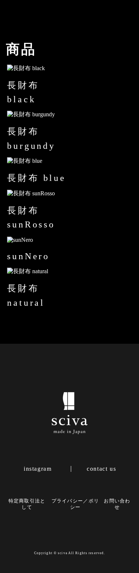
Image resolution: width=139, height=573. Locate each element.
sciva (62, 553)
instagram (38, 469)
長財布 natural (26, 295)
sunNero (28, 256)
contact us (101, 469)
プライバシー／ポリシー (75, 504)
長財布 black (23, 92)
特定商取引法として (27, 504)
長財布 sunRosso (31, 217)
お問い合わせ (117, 504)
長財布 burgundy (31, 138)
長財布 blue (36, 178)
